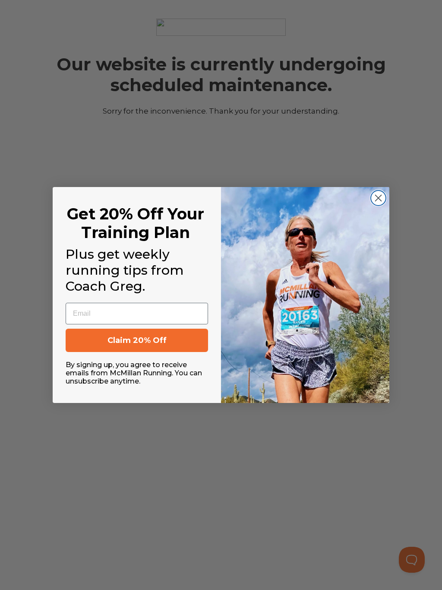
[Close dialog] (378, 198)
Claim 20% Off (137, 340)
